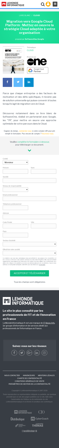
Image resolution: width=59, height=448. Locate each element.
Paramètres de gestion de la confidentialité (29, 384)
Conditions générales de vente (29, 381)
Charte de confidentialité (29, 378)
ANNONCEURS (29, 375)
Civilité (5, 159)
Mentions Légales (46, 375)
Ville (32, 222)
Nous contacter (12, 375)
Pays (4, 231)
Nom (32, 168)
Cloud (30, 50)
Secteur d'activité (9, 240)
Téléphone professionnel (12, 204)
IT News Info (49, 323)
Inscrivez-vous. (48, 134)
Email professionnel (10, 195)
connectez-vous (25, 131)
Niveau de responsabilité (12, 186)
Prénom (6, 168)
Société (5, 177)
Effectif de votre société (11, 249)
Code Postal (7, 222)
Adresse (6, 213)
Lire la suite (42, 264)
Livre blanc (24, 15)
